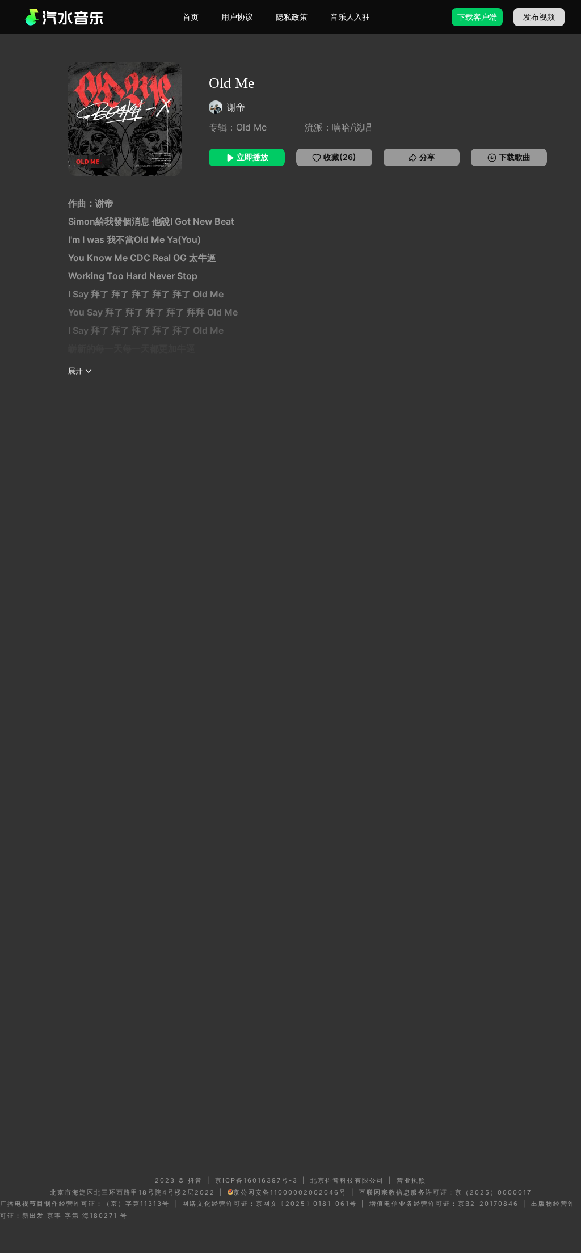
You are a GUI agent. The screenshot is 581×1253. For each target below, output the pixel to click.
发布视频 (539, 17)
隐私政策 (292, 17)
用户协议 (237, 17)
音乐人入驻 (350, 17)
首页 (191, 17)
